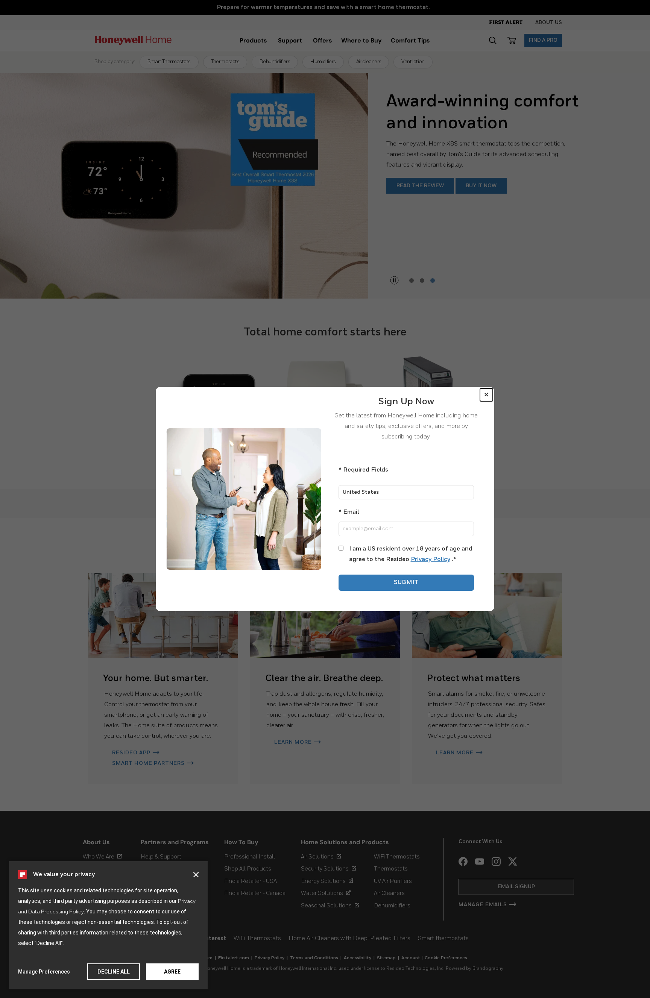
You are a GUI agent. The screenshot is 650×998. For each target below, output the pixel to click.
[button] (196, 874)
